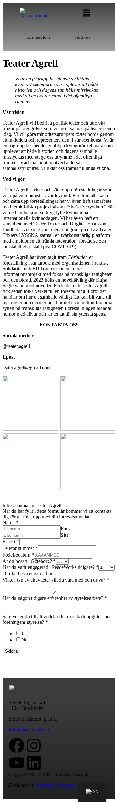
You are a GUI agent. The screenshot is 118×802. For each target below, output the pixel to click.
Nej (25, 639)
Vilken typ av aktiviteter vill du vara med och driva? (56, 579)
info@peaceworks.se (29, 729)
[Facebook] (17, 745)
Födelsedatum (18, 555)
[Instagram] (34, 745)
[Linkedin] (34, 762)
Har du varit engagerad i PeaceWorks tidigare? (50, 567)
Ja (23, 633)
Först (66, 528)
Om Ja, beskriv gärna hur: (28, 573)
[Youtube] (17, 762)
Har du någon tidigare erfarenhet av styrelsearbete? (55, 598)
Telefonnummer (20, 548)
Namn (11, 522)
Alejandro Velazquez (55, 785)
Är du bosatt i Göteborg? (29, 561)
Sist (64, 535)
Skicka (11, 651)
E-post (11, 541)
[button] (86, 13)
